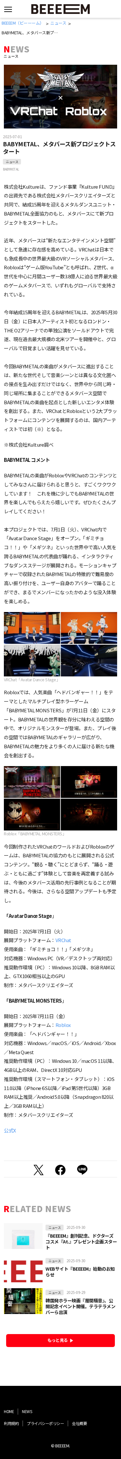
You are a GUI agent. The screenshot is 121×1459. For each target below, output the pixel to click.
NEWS (27, 1411)
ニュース (12, 161)
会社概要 (79, 1423)
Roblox (63, 1024)
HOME (9, 1411)
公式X (10, 1130)
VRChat (63, 940)
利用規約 (11, 1423)
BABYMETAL (11, 169)
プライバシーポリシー (45, 1423)
